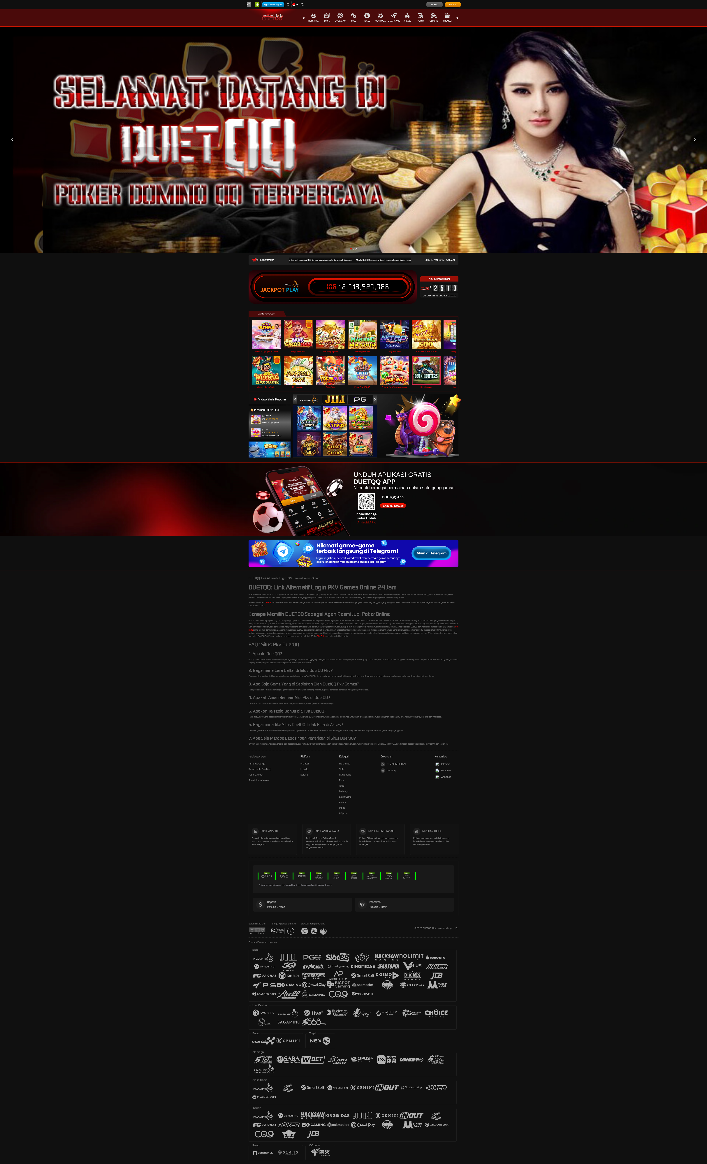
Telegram (445, 764)
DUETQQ (268, 602)
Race (353, 21)
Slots (327, 21)
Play (292, 290)
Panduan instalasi (392, 505)
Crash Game (394, 21)
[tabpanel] (353, 140)
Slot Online (321, 636)
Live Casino (340, 21)
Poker (421, 21)
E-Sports (434, 21)
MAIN (269, 334)
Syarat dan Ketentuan (259, 780)
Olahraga (380, 21)
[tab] (309, 399)
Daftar (452, 4)
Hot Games (313, 21)
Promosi (447, 21)
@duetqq (391, 770)
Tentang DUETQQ (257, 763)
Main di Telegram (275, 4)
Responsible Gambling (260, 769)
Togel (367, 21)
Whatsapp (446, 776)
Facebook (446, 770)
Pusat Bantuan (256, 774)
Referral (304, 774)
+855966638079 (396, 764)
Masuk (434, 4)
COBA (311, 414)
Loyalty (304, 769)
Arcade (407, 21)
